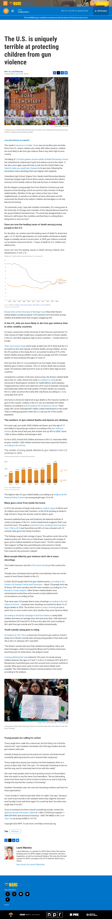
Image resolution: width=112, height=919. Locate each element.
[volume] (12, 11)
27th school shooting (40, 565)
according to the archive (14, 445)
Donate (103, 3)
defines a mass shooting (45, 607)
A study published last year (16, 657)
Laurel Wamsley (17, 71)
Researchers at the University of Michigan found (25, 312)
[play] (6, 11)
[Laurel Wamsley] (9, 852)
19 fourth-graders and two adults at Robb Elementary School (42, 159)
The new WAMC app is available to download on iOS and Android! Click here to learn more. (56, 17)
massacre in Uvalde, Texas (26, 145)
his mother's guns (47, 508)
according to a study (47, 380)
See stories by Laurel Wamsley (30, 864)
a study (63, 392)
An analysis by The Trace (15, 635)
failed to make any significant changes (21, 168)
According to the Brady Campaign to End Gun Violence (27, 615)
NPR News (15, 831)
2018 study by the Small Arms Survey (41, 406)
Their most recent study (14, 346)
